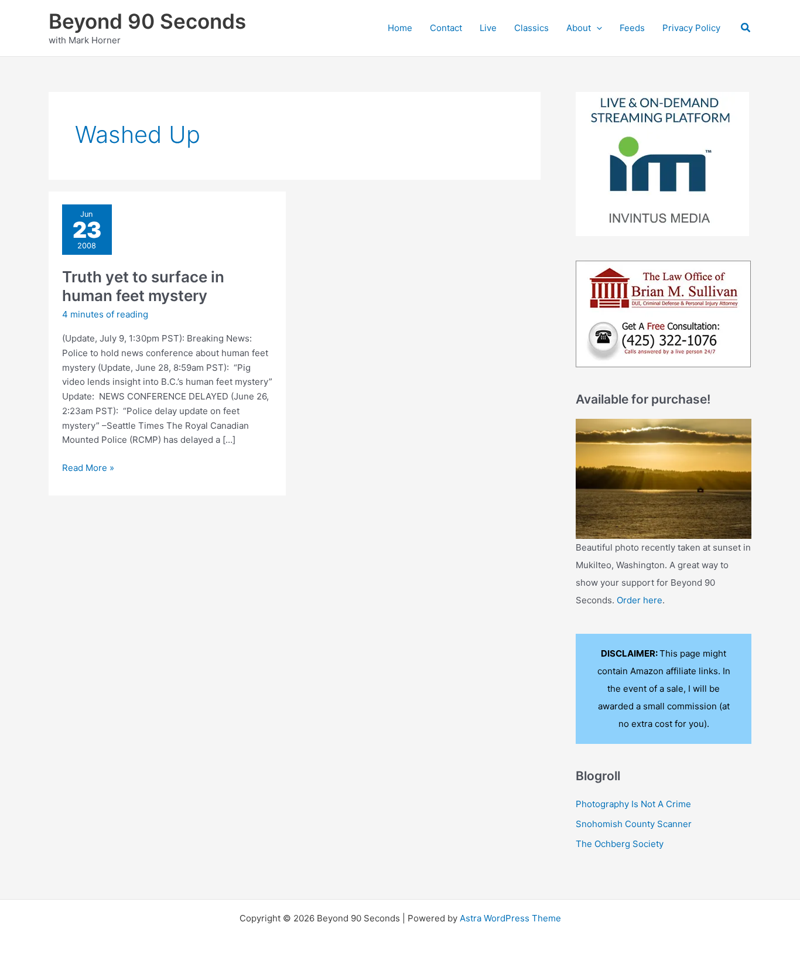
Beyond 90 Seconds (147, 21)
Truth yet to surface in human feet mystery (143, 286)
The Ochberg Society (620, 843)
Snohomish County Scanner (634, 823)
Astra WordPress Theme (510, 918)
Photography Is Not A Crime (633, 804)
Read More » (88, 469)
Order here (639, 600)
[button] (596, 28)
